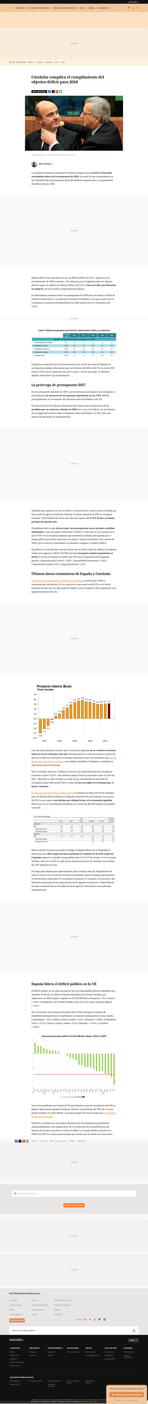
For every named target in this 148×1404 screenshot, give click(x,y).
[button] (46, 163)
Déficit (73, 1141)
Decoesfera (109, 1355)
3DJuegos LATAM (35, 1381)
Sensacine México (54, 1381)
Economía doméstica (39, 8)
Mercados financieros (64, 8)
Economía (44, 1141)
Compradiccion (110, 1359)
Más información (91, 1401)
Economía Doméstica (40, 1305)
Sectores (20, 8)
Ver (75, 1205)
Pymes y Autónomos (128, 1356)
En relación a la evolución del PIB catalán (52, 792)
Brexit (12, 1310)
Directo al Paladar (73, 1352)
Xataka (12, 1352)
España (91, 8)
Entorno (35, 1300)
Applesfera (14, 1359)
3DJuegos (32, 1352)
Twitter (133, 8)
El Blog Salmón (129, 1352)
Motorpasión (90, 1352)
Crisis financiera (16, 1314)
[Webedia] (133, 1)
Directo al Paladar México (73, 1382)
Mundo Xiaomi (15, 1366)
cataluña (83, 1141)
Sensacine (51, 1352)
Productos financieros (62, 1305)
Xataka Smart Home (17, 1362)
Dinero (31, 62)
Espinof (50, 1355)
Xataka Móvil (14, 1355)
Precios (39, 62)
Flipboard (128, 8)
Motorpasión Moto (92, 1355)
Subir (132, 1340)
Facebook (137, 8)
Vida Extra (32, 1355)
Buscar (134, 1330)
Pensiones (58, 1314)
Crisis (82, 8)
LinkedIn (104, 1319)
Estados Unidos (38, 1310)
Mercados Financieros (62, 1300)
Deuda (34, 1314)
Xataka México (15, 1381)
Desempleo (103, 8)
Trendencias (109, 1352)
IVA (56, 62)
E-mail (60, 91)
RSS (95, 1319)
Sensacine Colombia (51, 1385)
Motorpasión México (90, 1382)
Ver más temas (17, 1320)
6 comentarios (40, 91)
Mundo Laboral (15, 1305)
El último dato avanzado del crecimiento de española (57, 580)
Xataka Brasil (14, 1384)
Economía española (59, 1141)
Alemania (48, 62)
